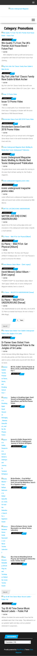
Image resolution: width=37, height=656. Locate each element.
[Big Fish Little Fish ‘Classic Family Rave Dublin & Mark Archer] (18, 68)
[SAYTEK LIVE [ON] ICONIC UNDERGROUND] (15, 209)
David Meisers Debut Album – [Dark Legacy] (15, 273)
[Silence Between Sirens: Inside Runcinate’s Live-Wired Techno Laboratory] (4, 539)
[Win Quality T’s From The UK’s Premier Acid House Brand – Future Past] (18, 34)
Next (21, 320)
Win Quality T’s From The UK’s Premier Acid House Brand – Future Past (15, 45)
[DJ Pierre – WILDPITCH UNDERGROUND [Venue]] (17, 292)
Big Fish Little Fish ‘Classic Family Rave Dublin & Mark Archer (17, 78)
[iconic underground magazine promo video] (15, 181)
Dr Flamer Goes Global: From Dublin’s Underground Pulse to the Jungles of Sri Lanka (17, 345)
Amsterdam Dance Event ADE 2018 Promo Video (15, 128)
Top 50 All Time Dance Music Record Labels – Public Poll (15, 610)
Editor (5, 52)
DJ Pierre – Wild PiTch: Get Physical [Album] (14, 245)
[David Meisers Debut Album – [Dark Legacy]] (15, 264)
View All (5, 326)
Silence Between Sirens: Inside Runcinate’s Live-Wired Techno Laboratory (21, 528)
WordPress (20, 650)
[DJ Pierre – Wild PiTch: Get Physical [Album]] (16, 237)
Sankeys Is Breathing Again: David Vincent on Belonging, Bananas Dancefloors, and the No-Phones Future (22, 400)
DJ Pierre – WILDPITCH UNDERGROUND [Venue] (13, 301)
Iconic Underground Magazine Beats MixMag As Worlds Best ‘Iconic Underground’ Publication (17, 160)
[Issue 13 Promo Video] (9, 94)
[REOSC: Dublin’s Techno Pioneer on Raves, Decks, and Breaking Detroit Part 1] (4, 380)
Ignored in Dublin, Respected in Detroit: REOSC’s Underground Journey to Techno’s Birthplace (21, 441)
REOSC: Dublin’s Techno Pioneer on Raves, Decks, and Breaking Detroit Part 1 (22, 369)
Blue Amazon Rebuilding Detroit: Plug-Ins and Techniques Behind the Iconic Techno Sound (23, 559)
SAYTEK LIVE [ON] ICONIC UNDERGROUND (14, 217)
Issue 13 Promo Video (12, 101)
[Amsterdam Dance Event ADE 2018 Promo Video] (17, 119)
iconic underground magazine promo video (15, 189)
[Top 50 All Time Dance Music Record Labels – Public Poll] (18, 598)
